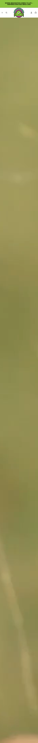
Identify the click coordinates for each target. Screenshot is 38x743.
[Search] (6, 12)
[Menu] (2, 12)
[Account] (31, 12)
